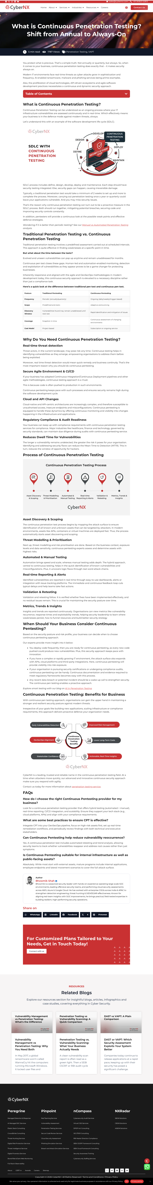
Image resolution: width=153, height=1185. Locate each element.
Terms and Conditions (93, 1177)
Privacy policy (136, 1181)
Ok (127, 1181)
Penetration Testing (76, 51)
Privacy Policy (111, 1177)
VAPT (91, 51)
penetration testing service (86, 786)
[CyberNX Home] (17, 7)
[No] (150, 1181)
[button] (126, 7)
